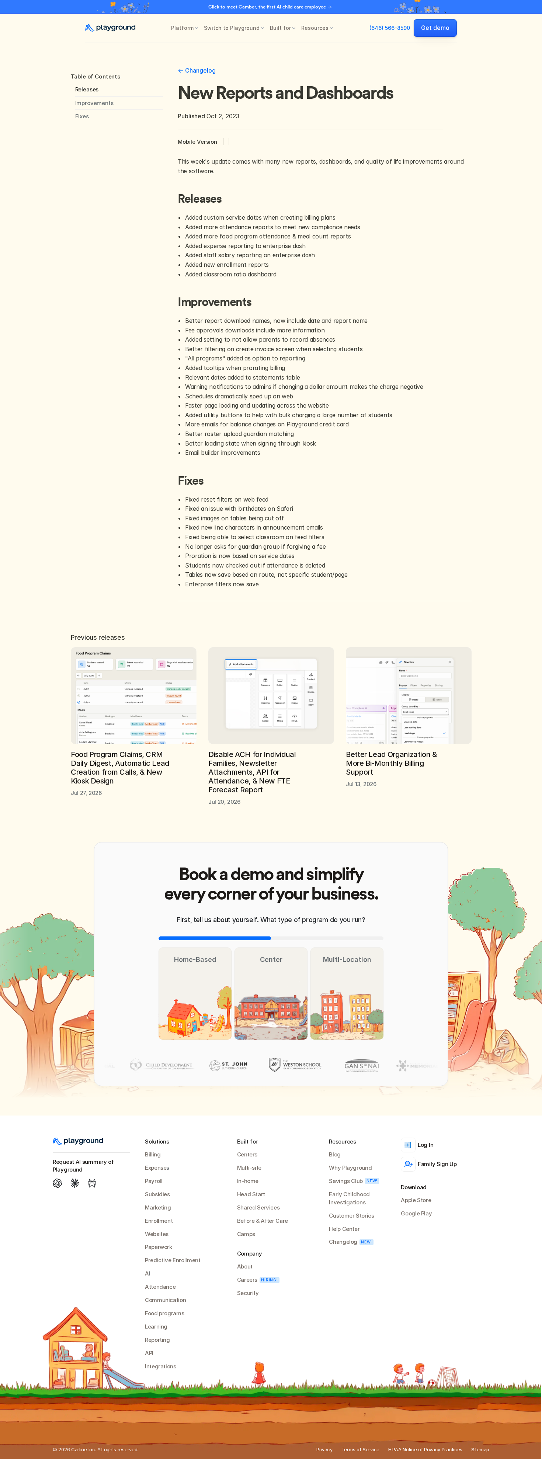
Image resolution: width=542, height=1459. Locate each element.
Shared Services (258, 1207)
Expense (155, 1167)
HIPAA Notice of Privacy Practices (425, 1449)
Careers (247, 1279)
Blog (335, 1154)
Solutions (157, 1141)
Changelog (343, 1241)
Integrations (160, 1366)
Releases (87, 89)
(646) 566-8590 (389, 28)
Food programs (164, 1313)
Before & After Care (262, 1220)
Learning (156, 1326)
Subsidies (157, 1194)
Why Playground (350, 1167)
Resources (315, 28)
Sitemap (480, 1449)
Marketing (158, 1207)
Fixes (82, 116)
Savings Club (346, 1180)
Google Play (416, 1213)
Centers (247, 1154)
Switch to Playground (232, 28)
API (149, 1353)
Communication (165, 1299)
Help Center (344, 1228)
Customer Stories (351, 1215)
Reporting (157, 1339)
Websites (156, 1234)
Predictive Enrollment (172, 1260)
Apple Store (416, 1200)
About (245, 1266)
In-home (247, 1180)
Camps (246, 1234)
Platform (182, 28)
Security (248, 1292)
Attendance (160, 1286)
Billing (152, 1154)
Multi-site (249, 1167)
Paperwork (158, 1246)
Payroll (153, 1180)
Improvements (94, 103)
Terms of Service (360, 1449)
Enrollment (159, 1220)
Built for (280, 28)
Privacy (324, 1449)
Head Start (251, 1194)
